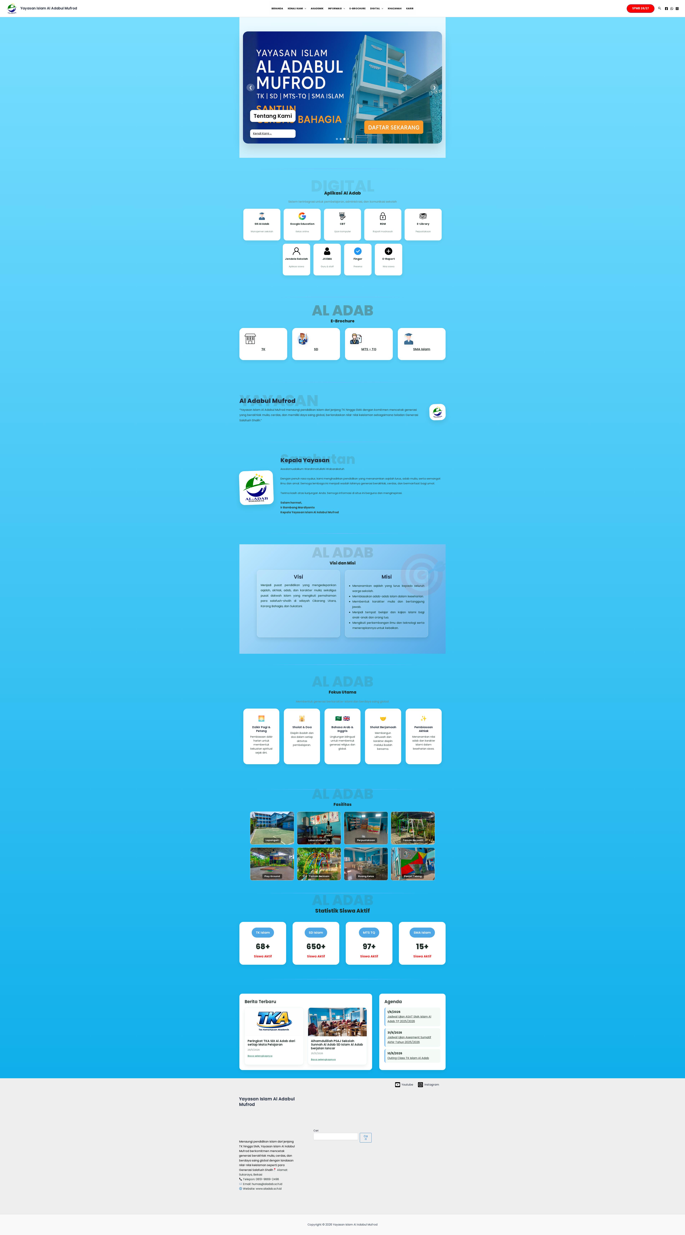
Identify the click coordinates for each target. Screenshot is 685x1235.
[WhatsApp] (671, 8)
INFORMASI (335, 8)
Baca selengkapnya (260, 1056)
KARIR (409, 8)
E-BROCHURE (357, 8)
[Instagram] (677, 8)
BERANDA (277, 8)
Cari (315, 1130)
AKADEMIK (317, 8)
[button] (640, 8)
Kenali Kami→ (262, 133)
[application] (304, 8)
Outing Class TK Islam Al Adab (408, 1058)
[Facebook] (666, 8)
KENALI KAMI (295, 8)
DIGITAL (375, 8)
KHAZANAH (395, 8)
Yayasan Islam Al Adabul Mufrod (48, 8)
